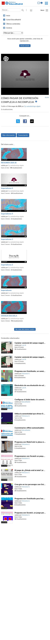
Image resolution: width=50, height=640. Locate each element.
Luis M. (24, 345)
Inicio (8, 15)
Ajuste (47, 97)
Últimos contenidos (13, 24)
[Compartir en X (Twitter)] (18, 121)
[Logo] (6, 58)
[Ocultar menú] (44, 10)
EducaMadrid (26, 402)
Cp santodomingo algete (32, 106)
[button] (24, 74)
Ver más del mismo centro (24, 329)
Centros (9, 28)
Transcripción (23, 135)
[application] (25, 74)
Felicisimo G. (26, 373)
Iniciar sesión (24, 46)
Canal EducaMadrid (13, 20)
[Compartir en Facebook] (25, 121)
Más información (8, 135)
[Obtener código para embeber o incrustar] (32, 121)
